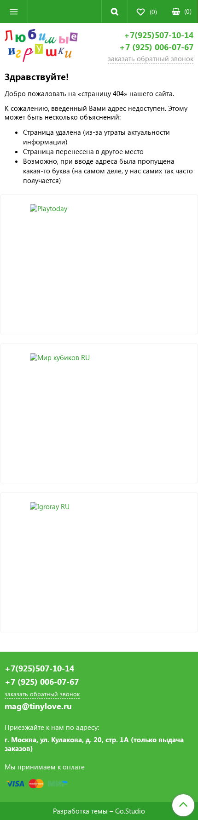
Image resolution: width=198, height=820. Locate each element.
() (188, 11)
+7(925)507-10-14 (158, 35)
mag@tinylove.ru (38, 706)
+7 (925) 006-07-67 (156, 47)
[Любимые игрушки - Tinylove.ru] (41, 47)
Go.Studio (130, 810)
